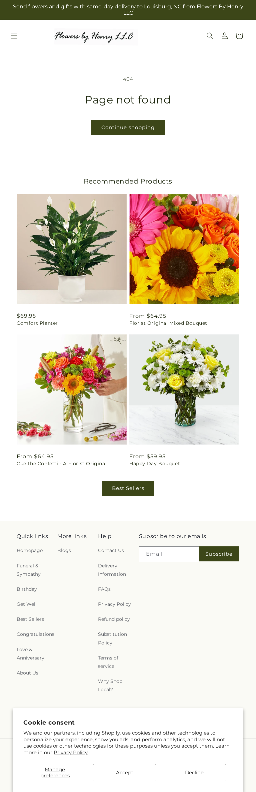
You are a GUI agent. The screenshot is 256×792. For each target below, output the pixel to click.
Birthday (27, 589)
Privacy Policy (71, 752)
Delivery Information (112, 570)
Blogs (64, 550)
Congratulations (35, 634)
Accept (124, 772)
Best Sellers (128, 488)
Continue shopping (128, 127)
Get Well (27, 604)
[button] (14, 35)
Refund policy (114, 619)
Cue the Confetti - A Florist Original (62, 464)
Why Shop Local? (110, 685)
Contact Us (111, 550)
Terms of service (108, 662)
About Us (27, 673)
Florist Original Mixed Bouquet (168, 323)
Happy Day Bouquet (154, 464)
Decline (194, 772)
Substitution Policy (112, 638)
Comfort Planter (37, 323)
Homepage (30, 550)
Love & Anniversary (30, 653)
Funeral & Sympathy (29, 570)
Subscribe (219, 554)
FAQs (104, 589)
